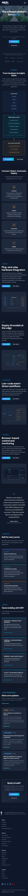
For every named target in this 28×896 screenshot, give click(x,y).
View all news (6, 703)
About (3, 871)
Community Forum (6, 865)
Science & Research (6, 837)
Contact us (14, 798)
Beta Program (5, 845)
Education (4, 839)
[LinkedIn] (7, 884)
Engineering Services (6, 828)
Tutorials (4, 854)
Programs (4, 843)
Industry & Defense (6, 841)
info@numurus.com (6, 891)
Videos (3, 856)
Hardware (4, 824)
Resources (4, 852)
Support (4, 860)
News (3, 874)
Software (4, 826)
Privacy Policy (5, 878)
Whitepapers (5, 858)
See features (8, 159)
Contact (4, 876)
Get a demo (20, 159)
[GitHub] (2, 884)
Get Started (14, 41)
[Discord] (5, 884)
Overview (4, 822)
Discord (4, 862)
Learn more (14, 45)
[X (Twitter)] (10, 884)
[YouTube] (12, 884)
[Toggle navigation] (24, 2)
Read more (7, 726)
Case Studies (5, 835)
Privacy (12, 891)
